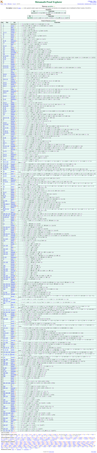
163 (9, 309)
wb (26, 434)
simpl (12, 212)
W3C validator (93, 451)
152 (9, 285)
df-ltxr (44, 446)
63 (4, 129)
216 (4, 408)
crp (52, 435)
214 (9, 403)
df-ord (89, 444)
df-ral (2, 442)
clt (22, 435)
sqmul (12, 381)
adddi (12, 89)
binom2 (13, 97)
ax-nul (80, 437)
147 (9, 277)
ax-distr (74, 438)
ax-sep (75, 437)
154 (4, 289)
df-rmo (11, 442)
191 (7, 364)
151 (9, 284)
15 (4, 49)
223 (7, 418)
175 (4, 340)
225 (7, 421)
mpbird (12, 254)
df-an (21, 441)
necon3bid (13, 52)
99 (5, 209)
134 (4, 279)
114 (4, 228)
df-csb (34, 442)
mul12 (12, 116)
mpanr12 (13, 309)
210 (7, 396)
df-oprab (59, 445)
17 (4, 52)
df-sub (54, 446)
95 (4, 215)
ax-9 (53, 437)
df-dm (65, 444)
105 (4, 205)
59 (5, 122)
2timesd (13, 114)
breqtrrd (13, 279)
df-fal (42, 441)
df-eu (64, 441)
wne (50, 434)
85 (7, 167)
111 (8, 217)
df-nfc (84, 441)
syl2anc (13, 32)
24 (5, 66)
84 (5, 167)
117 (9, 227)
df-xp (47, 444)
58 (5, 124)
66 (4, 134)
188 (7, 359)
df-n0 (83, 446)
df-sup (25, 446)
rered (12, 259)
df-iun (91, 442)
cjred (12, 139)
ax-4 (33, 437)
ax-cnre (15, 439)
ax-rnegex (3, 439)
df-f (28, 445)
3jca (12, 430)
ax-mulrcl (48, 438)
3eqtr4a (13, 352)
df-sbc (29, 442)
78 (5, 154)
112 (7, 388)
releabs (12, 244)
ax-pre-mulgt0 (45, 439)
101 (8, 209)
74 (5, 147)
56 (8, 117)
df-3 (78, 446)
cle (27, 435)
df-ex (47, 441)
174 (4, 331)
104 (7, 204)
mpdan (12, 122)
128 (7, 245)
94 (4, 186)
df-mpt (12, 444)
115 (4, 227)
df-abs (36, 447)
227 (7, 425)
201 (4, 383)
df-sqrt (31, 447)
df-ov (55, 445)
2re (12, 222)
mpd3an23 (13, 91)
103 (4, 204)
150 (7, 284)
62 (7, 127)
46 (5, 106)
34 (4, 82)
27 (4, 173)
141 (4, 269)
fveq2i (12, 323)
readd (12, 255)
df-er (6, 446)
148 (7, 279)
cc (84, 434)
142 (7, 269)
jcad (12, 414)
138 (7, 262)
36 (5, 84)
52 (5, 111)
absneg (12, 260)
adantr (12, 35)
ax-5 (37, 437)
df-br (2, 444)
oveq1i (12, 25)
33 (7, 79)
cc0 (93, 434)
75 (4, 164)
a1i (12, 386)
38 (4, 92)
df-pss (56, 442)
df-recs (90, 445)
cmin (32, 435)
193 (5, 368)
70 (4, 141)
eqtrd (12, 142)
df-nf (51, 441)
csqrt (71, 435)
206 (7, 393)
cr (88, 434)
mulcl (12, 77)
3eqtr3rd (13, 127)
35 (5, 82)
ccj (61, 435)
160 (4, 303)
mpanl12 (13, 284)
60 (7, 124)
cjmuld (12, 325)
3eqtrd (12, 217)
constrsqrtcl (26, 449)
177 (4, 336)
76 (5, 151)
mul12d (13, 181)
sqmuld (13, 57)
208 (9, 393)
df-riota (49, 445)
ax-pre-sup (52, 439)
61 (4, 126)
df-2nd (74, 445)
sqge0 (12, 404)
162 (7, 309)
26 (4, 176)
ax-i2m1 (80, 438)
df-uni (86, 442)
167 (4, 318)
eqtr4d (12, 92)
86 (5, 169)
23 (4, 66)
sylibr (12, 428)
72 (4, 144)
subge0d (13, 252)
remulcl (13, 225)
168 (7, 318)
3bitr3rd (13, 204)
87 (4, 171)
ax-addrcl (35, 438)
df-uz (92, 446)
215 (7, 413)
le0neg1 (13, 409)
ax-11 (61, 437)
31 (5, 76)
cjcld (12, 346)
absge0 (12, 29)
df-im (26, 447)
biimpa (12, 207)
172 (7, 328)
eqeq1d (13, 202)
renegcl (13, 398)
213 (7, 401)
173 (4, 342)
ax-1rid (91, 438)
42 (4, 96)
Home (5, 3)
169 (4, 363)
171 (4, 328)
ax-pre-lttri (22, 439)
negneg (13, 264)
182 (7, 352)
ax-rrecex (10, 439)
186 (4, 359)
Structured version (81, 3)
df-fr (39, 444)
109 (4, 213)
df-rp (2, 447)
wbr (66, 434)
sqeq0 (12, 199)
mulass (12, 72)
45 (5, 99)
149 (7, 285)
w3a (34, 434)
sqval (12, 94)
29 (4, 74)
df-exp (12, 447)
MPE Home (10, 3)
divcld (12, 55)
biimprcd (13, 411)
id (11, 101)
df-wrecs (85, 445)
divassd (13, 209)
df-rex (7, 442)
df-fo (36, 445)
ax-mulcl (41, 438)
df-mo (60, 441)
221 (7, 414)
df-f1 (32, 445)
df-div (64, 446)
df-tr (17, 444)
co (80, 434)
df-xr (40, 446)
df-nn (70, 446)
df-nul (60, 442)
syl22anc (13, 299)
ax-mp (16, 437)
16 (5, 55)
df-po (30, 444)
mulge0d (13, 302)
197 (4, 374)
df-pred (83, 444)
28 (4, 86)
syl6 (12, 418)
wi (22, 434)
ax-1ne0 (86, 438)
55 (4, 127)
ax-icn (12, 379)
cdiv (42, 435)
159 (7, 300)
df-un (43, 442)
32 (4, 84)
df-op (82, 442)
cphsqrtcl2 (19, 449)
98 (4, 194)
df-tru (38, 441)
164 (9, 312)
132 (7, 252)
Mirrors (2, 3)
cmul (17, 435)
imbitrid (13, 396)
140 (4, 265)
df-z (87, 446)
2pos (12, 304)
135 (5, 257)
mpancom (13, 40)
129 (4, 254)
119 (4, 230)
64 (5, 132)
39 (4, 91)
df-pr (78, 442)
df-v (25, 442)
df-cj (17, 447)
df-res (74, 444)
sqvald (12, 119)
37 (5, 86)
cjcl (12, 87)
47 (4, 104)
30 (5, 74)
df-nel (12, 427)
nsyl (12, 425)
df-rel (52, 444)
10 (5, 40)
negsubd (13, 275)
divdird (12, 354)
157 (7, 294)
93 (4, 183)
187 (4, 357)
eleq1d (12, 394)
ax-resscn (12, 438)
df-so (35, 444)
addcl (12, 39)
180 (7, 342)
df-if (65, 442)
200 (4, 396)
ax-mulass (68, 438)
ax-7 (45, 437)
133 (7, 254)
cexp (57, 435)
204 (4, 386)
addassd (13, 161)
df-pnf (29, 446)
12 (4, 55)
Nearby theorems (93, 2)
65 (7, 132)
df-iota (15, 445)
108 (6, 215)
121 (7, 233)
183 (4, 347)
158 (4, 300)
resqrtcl (13, 30)
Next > (94, 1)
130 (7, 249)
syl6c (12, 413)
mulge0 (13, 282)
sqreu (19, 8)
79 (5, 156)
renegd (12, 267)
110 (8, 215)
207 (4, 391)
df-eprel (25, 444)
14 (4, 47)
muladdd (13, 146)
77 (5, 164)
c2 (46, 435)
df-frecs (79, 445)
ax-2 (22, 437)
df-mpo (65, 445)
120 (4, 233)
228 (4, 428)
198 (4, 376)
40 (7, 91)
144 (7, 277)
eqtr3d (12, 84)
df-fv (45, 445)
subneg (12, 366)
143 (7, 270)
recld (12, 223)
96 (4, 209)
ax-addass (62, 438)
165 (4, 364)
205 (4, 388)
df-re (22, 447)
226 (4, 425)
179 (7, 340)
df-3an (33, 441)
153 (4, 287)
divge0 (12, 296)
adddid (12, 104)
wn (19, 434)
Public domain (51, 451)
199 (4, 421)
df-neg (59, 446)
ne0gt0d (13, 294)
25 (7, 66)
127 (4, 245)
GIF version (94, 3)
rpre (12, 423)
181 (4, 344)
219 (4, 411)
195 (4, 373)
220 (9, 413)
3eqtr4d (13, 106)
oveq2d (13, 126)
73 (4, 147)
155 (7, 298)
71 (5, 142)
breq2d (12, 406)
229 (7, 428)
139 (4, 270)
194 (4, 369)
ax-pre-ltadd (36, 439)
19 (7, 55)
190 (7, 363)
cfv (70, 434)
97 (5, 192)
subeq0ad (13, 371)
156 (6, 292)
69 (4, 142)
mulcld (12, 107)
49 (7, 106)
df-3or (28, 441)
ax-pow (85, 437)
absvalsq (13, 69)
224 (4, 419)
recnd (12, 34)
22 (4, 217)
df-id (21, 444)
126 (9, 301)
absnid (12, 416)
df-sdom (20, 446)
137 (4, 262)
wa (30, 434)
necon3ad (13, 419)
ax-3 (25, 437)
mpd (12, 421)
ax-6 (41, 437)
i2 (11, 384)
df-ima (79, 444)
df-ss (52, 442)
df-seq (7, 447)
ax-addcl (29, 438)
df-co (61, 444)
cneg (37, 435)
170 (4, 352)
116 (7, 227)
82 (7, 161)
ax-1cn (18, 438)
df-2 (74, 446)
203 (4, 393)
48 (5, 104)
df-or (25, 441)
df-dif (39, 442)
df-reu (16, 442)
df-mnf (35, 446)
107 (4, 210)
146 (7, 275)
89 (5, 176)
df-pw (69, 442)
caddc (11, 435)
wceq (40, 434)
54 (4, 114)
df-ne (88, 441)
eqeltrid (13, 315)
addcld (12, 102)
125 (4, 240)
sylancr (12, 79)
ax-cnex (6, 438)
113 (4, 235)
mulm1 (12, 389)
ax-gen (28, 437)
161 (7, 312)
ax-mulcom (54, 438)
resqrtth (13, 64)
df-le (49, 446)
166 (5, 315)
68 (5, 137)
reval (12, 317)
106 (4, 207)
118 (7, 228)
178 (7, 338)
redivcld (13, 233)
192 (7, 430)
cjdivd (12, 333)
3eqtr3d (13, 124)
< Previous (90, 1)
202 (9, 383)
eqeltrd (12, 228)
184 (7, 349)
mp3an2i (13, 117)
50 (4, 169)
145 (4, 275)
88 (5, 173)
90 (5, 217)
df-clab (69, 441)
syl (11, 45)
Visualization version (88, 3)
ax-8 (49, 437)
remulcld (13, 235)
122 (7, 235)
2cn (12, 71)
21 (5, 59)
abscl (12, 27)
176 (4, 338)
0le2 (12, 280)
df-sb (55, 441)
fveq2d (12, 265)
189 (4, 361)
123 (4, 312)
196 (7, 373)
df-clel (79, 441)
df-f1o (40, 445)
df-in (48, 442)
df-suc (10, 445)
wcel (45, 434)
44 (4, 106)
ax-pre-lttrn (29, 439)
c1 (2, 435)
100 (4, 197)
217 (7, 408)
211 (7, 403)
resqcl (12, 378)
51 (4, 111)
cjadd (12, 136)
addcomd (13, 111)
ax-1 (19, 437)
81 (5, 159)
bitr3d (12, 373)
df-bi (17, 441)
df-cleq (74, 441)
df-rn (70, 444)
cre (66, 435)
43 (5, 96)
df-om (70, 445)
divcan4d (13, 213)
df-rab (21, 442)
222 (4, 418)
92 (7, 181)
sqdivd (12, 67)
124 (7, 238)
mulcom (13, 81)
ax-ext (71, 437)
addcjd (12, 220)
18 (4, 54)
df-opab (7, 444)
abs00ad (13, 50)
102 (6, 200)
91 (5, 180)
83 (7, 164)
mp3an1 (13, 74)
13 (5, 45)
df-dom (14, 446)
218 (4, 413)
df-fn (24, 445)
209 (4, 394)
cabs (77, 435)
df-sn (74, 442)
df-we (43, 444)
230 (9, 430)
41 (5, 92)
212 (4, 401)
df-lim (5, 445)
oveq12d (13, 86)
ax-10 (57, 437)
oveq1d (13, 129)
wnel (55, 434)
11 (4, 42)
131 (4, 252)
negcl (12, 242)
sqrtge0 (13, 237)
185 (9, 352)
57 (5, 127)
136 (4, 277)
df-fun (20, 445)
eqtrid (12, 59)
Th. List (14, 3)
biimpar (13, 54)
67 (4, 167)
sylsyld (12, 403)
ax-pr (90, 437)
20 (5, 57)
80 (4, 161)
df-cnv (56, 444)
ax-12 (66, 437)
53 (4, 132)
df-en (10, 446)
